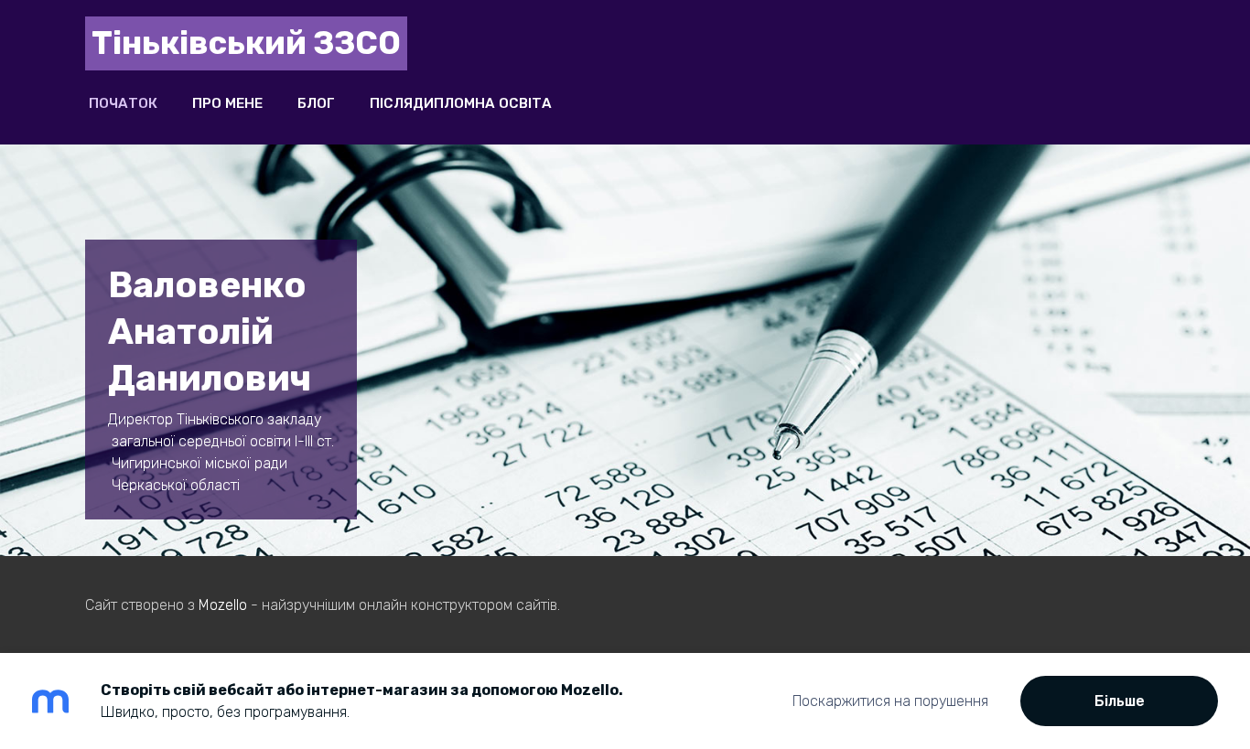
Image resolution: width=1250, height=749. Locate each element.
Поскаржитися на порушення (890, 701)
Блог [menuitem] (316, 103)
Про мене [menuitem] (227, 103)
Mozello (223, 605)
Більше (1119, 701)
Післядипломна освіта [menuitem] (461, 103)
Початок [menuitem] (123, 103)
